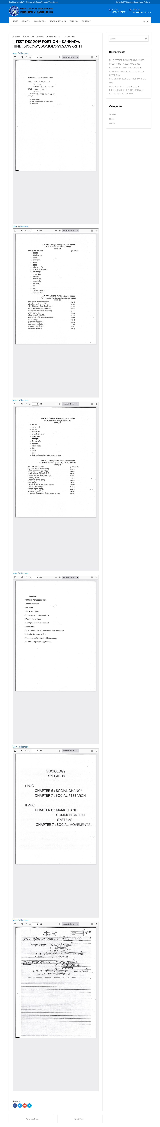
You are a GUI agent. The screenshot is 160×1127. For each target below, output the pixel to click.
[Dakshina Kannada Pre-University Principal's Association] (31, 12)
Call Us (115, 9)
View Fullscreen (20, 53)
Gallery (74, 21)
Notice (40, 36)
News (111, 119)
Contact (86, 21)
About (25, 21)
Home (15, 21)
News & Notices (58, 21)
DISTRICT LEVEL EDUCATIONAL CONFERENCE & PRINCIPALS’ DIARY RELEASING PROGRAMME (126, 90)
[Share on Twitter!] (20, 1105)
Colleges (39, 21)
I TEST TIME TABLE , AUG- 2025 (124, 64)
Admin (17, 36)
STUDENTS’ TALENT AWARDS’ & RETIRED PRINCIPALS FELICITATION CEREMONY (126, 71)
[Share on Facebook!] (15, 1105)
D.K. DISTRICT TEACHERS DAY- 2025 (126, 60)
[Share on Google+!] (24, 1105)
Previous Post (32, 1119)
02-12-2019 (29, 36)
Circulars (112, 114)
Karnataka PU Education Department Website (133, 2)
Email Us (136, 9)
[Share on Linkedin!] (29, 1105)
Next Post (79, 1119)
